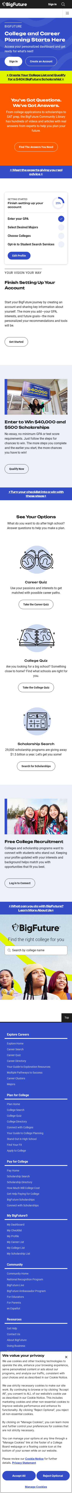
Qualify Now (16, 468)
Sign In (13, 61)
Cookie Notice (34, 1458)
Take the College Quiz (36, 687)
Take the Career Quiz (36, 604)
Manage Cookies (36, 1486)
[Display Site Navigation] (67, 13)
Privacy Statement (24, 1462)
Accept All (19, 1475)
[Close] (66, 1357)
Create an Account (41, 61)
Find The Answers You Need (36, 147)
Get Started (16, 341)
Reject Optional (53, 1475)
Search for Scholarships (36, 766)
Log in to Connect (20, 883)
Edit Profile (19, 255)
